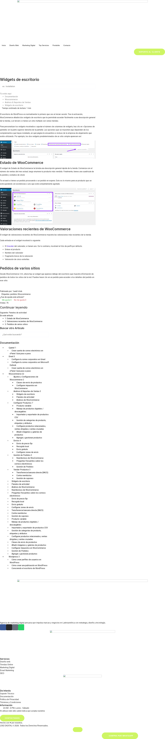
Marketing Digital (28, 45)
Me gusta (6, 300)
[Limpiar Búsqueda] (6, 90)
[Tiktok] (15, 627)
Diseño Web (14, 45)
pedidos (13, 294)
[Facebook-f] (3, 627)
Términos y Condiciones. (56, 711)
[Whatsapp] (21, 627)
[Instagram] (9, 627)
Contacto (66, 45)
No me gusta (19, 300)
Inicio (4, 45)
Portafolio (56, 45)
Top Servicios (44, 45)
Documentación (11, 96)
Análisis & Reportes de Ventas (18, 102)
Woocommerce (11, 99)
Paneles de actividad (18, 313)
